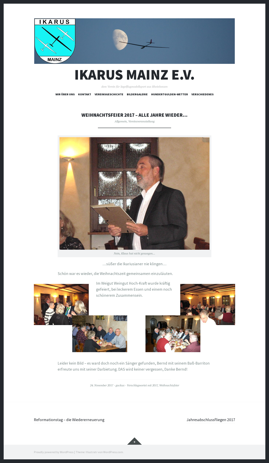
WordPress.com (113, 452)
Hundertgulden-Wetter (169, 94)
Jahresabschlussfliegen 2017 (210, 419)
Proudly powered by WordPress (54, 452)
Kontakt (84, 94)
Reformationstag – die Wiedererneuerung (69, 419)
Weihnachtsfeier (169, 385)
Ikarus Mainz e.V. (134, 75)
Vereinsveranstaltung (141, 121)
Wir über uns (65, 94)
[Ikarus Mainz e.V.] (134, 41)
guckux (120, 385)
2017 (155, 385)
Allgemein (121, 121)
